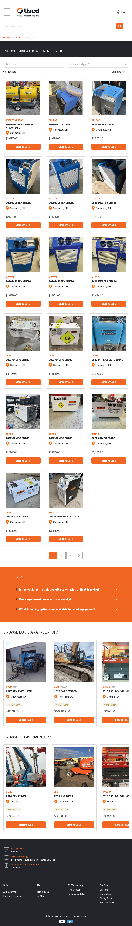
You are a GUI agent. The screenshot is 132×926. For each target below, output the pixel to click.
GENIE (9, 687)
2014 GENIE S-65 (16, 795)
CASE (56, 687)
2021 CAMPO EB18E (17, 359)
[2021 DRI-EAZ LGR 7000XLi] (109, 333)
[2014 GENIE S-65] (26, 767)
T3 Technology (75, 885)
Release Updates (76, 893)
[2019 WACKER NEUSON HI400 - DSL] (23, 98)
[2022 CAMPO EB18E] (23, 411)
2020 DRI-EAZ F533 (60, 124)
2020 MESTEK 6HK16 (18, 202)
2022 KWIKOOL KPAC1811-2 (65, 516)
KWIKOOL (53, 512)
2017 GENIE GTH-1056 (19, 691)
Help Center (74, 889)
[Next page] (78, 555)
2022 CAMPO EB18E (17, 438)
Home (6, 37)
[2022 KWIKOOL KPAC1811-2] (66, 490)
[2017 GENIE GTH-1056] (26, 662)
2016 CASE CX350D (65, 691)
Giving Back (106, 898)
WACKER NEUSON (14, 120)
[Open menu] (6, 12)
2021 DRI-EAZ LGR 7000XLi (107, 359)
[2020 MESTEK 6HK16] (23, 176)
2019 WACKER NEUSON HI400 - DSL (19, 126)
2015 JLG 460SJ (63, 795)
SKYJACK (106, 687)
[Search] (119, 26)
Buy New (40, 895)
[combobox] (63, 26)
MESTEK (10, 198)
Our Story (105, 885)
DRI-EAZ (53, 120)
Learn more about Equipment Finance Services (33, 859)
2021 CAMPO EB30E (60, 359)
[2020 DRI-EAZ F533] (66, 98)
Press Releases (108, 902)
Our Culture (106, 893)
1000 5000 (33, 37)
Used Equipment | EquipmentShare (70, 916)
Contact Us (16, 851)
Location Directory (13, 895)
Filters (12, 64)
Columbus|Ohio (19, 37)
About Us (15, 867)
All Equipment (10, 891)
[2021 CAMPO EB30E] (66, 333)
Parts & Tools (42, 891)
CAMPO (9, 355)
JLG (56, 792)
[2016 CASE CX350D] (74, 662)
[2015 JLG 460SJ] (74, 767)
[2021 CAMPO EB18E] (23, 333)
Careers (104, 889)
